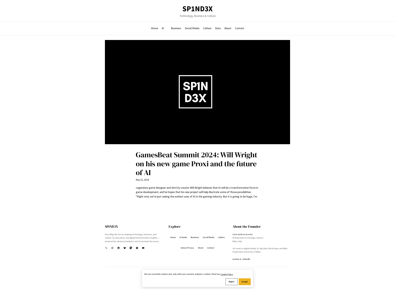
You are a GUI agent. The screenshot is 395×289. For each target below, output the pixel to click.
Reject (231, 281)
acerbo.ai (237, 259)
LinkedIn (246, 259)
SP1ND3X (197, 9)
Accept (245, 281)
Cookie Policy (226, 274)
